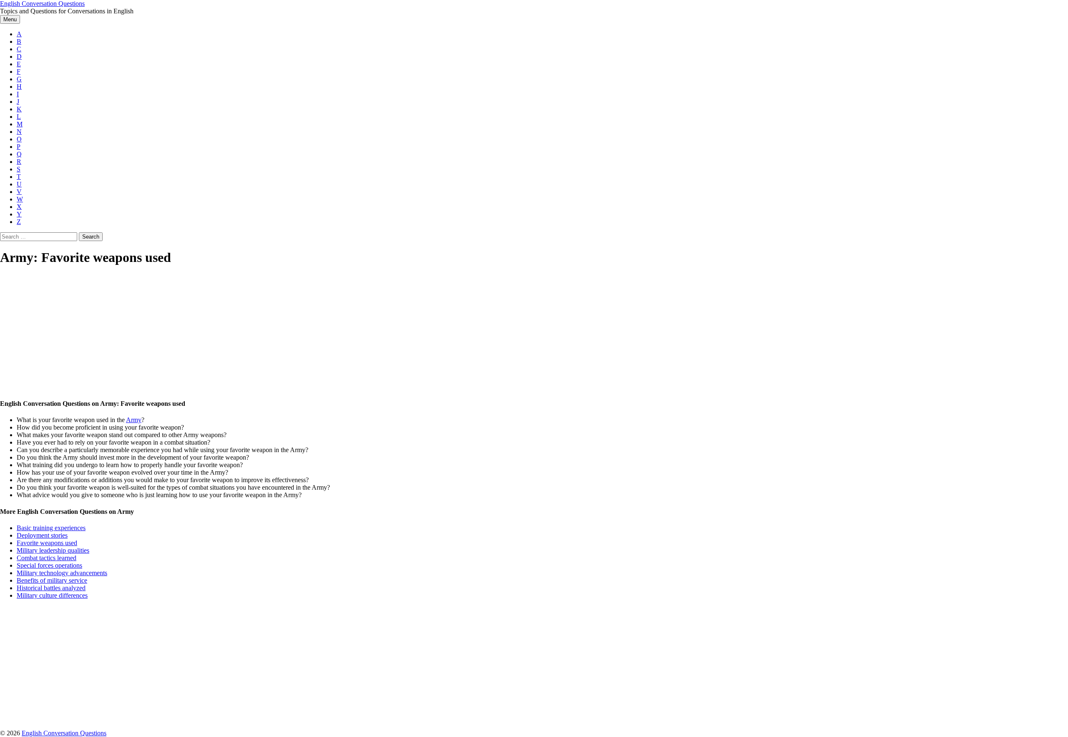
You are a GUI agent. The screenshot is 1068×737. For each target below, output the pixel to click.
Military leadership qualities (53, 550)
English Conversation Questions (42, 3)
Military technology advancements (62, 572)
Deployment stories (42, 535)
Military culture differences (52, 595)
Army (133, 419)
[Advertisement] (250, 332)
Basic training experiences (51, 527)
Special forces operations (49, 565)
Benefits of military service (52, 580)
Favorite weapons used (47, 542)
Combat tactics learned (46, 557)
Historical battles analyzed (51, 587)
